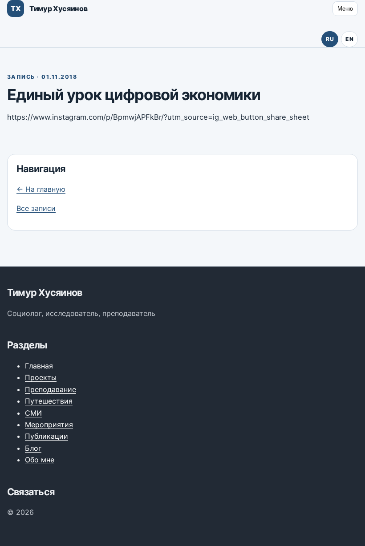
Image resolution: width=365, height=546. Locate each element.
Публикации (46, 436)
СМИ (33, 412)
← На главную (40, 189)
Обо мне (39, 459)
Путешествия (49, 400)
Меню (345, 8)
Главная (39, 365)
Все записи (36, 208)
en (349, 39)
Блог (33, 448)
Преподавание (50, 389)
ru (330, 39)
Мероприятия (49, 424)
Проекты (41, 377)
